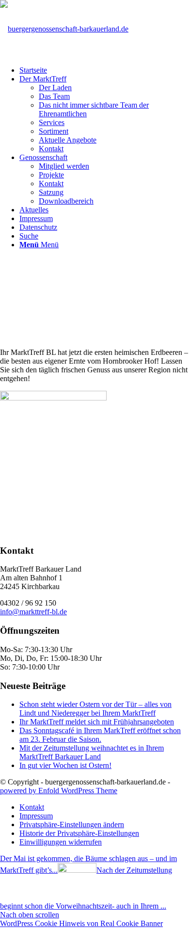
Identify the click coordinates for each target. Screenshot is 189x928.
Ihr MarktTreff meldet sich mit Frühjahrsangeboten (96, 722)
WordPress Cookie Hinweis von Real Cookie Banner (81, 923)
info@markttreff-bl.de (33, 612)
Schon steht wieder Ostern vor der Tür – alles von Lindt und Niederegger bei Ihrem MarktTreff (95, 708)
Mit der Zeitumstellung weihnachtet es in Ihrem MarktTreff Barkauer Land (91, 752)
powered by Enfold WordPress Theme (58, 790)
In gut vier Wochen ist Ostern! (65, 765)
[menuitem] (104, 70)
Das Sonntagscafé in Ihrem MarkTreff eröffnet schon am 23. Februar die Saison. (100, 734)
